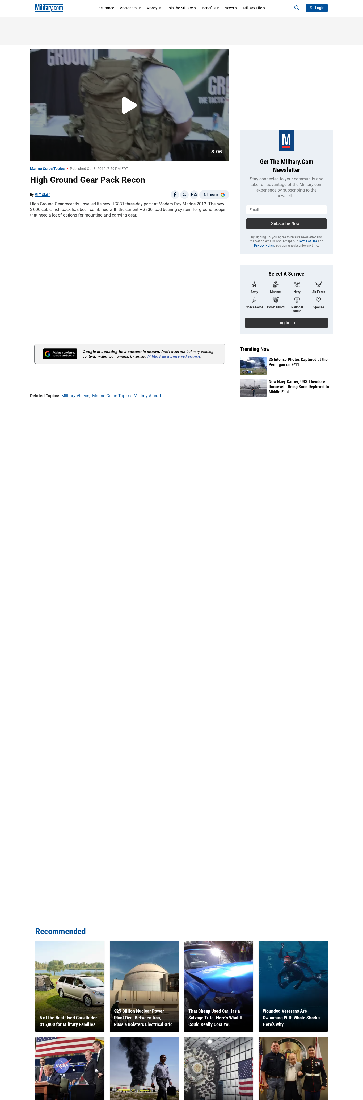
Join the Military (180, 8)
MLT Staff (42, 195)
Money (152, 8)
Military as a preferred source (173, 356)
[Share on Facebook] (175, 194)
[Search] (297, 8)
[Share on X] (184, 194)
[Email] (194, 194)
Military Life (252, 8)
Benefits (209, 8)
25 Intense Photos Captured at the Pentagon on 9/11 (298, 362)
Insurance (106, 8)
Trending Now (255, 349)
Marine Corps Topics (47, 169)
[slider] (67, 154)
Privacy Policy (264, 245)
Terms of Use (307, 241)
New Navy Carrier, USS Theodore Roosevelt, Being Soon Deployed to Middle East (299, 386)
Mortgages (128, 8)
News (229, 8)
